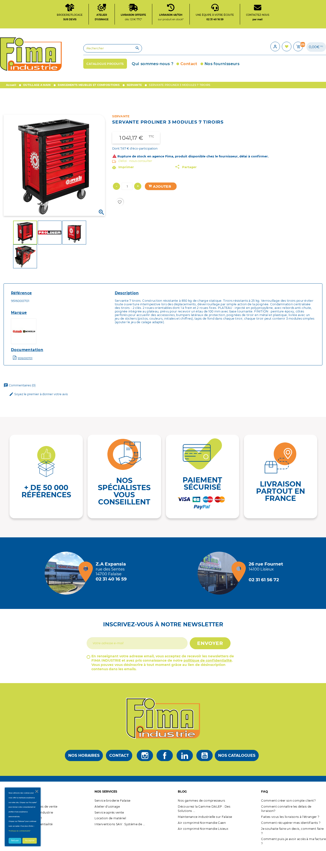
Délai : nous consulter (135, 161)
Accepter (29, 840)
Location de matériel (110, 818)
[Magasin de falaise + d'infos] (67, 573)
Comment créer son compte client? (288, 800)
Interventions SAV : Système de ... (120, 824)
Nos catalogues (236, 755)
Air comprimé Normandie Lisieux (203, 828)
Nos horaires (84, 755)
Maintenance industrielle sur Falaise (205, 817)
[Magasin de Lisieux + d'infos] (220, 573)
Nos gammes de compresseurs (201, 800)
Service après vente (109, 812)
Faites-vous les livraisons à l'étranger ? (290, 817)
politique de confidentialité (208, 660)
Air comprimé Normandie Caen (202, 823)
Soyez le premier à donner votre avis (38, 394)
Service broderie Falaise (113, 800)
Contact (119, 755)
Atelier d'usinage (107, 806)
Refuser (15, 840)
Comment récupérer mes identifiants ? (291, 823)
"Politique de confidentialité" (19, 831)
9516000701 (25, 358)
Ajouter (161, 186)
